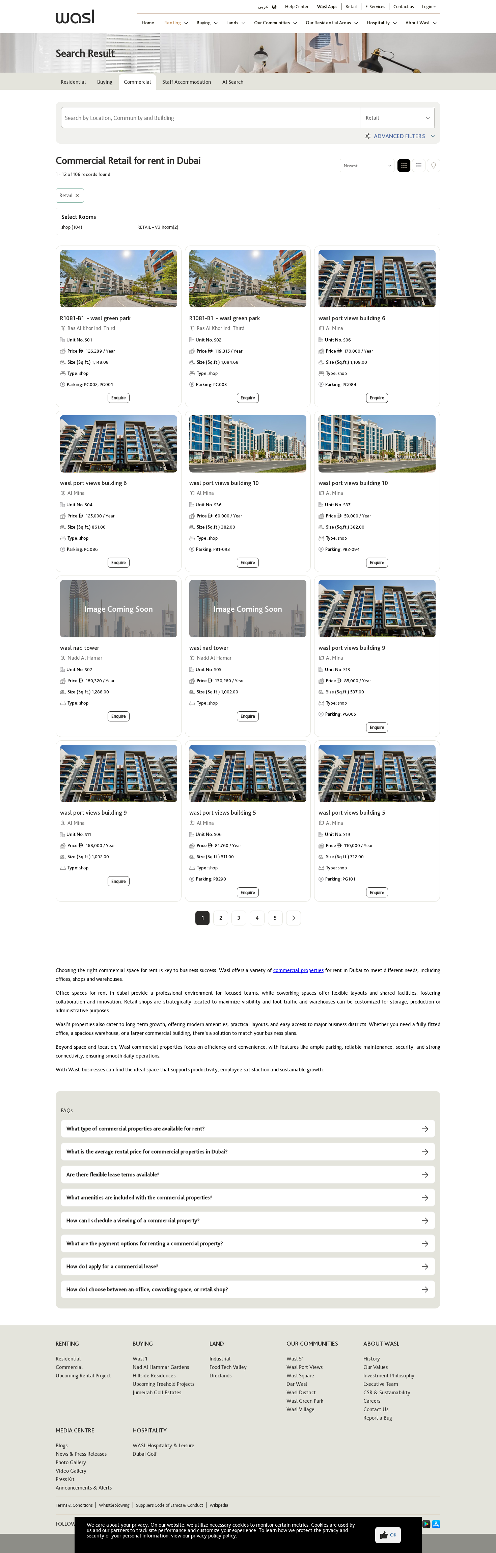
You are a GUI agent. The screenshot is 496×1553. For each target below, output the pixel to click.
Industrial (220, 1358)
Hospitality (378, 22)
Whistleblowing (114, 1505)
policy (229, 1535)
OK (393, 1535)
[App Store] (436, 1524)
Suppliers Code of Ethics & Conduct (169, 1505)
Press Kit (65, 1479)
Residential (73, 82)
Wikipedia (219, 1505)
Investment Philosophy (388, 1375)
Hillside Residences (154, 1375)
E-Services (375, 6)
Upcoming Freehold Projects (163, 1384)
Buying (204, 22)
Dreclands (220, 1375)
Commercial (137, 82)
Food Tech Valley (228, 1367)
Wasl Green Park (304, 1401)
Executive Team (380, 1384)
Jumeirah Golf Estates (157, 1392)
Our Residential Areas (328, 22)
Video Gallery (71, 1471)
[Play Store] (426, 1524)
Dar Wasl (296, 1384)
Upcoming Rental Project (83, 1375)
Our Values (375, 1367)
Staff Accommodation (186, 82)
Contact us (403, 6)
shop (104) (71, 227)
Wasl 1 (140, 1358)
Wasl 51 (295, 1358)
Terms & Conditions (74, 1505)
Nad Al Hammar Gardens (161, 1367)
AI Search (232, 82)
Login (427, 6)
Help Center (297, 6)
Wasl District (301, 1392)
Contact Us (375, 1409)
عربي (263, 6)
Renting (172, 22)
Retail (351, 6)
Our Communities (272, 22)
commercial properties (298, 970)
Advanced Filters (399, 135)
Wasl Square (300, 1375)
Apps (327, 6)
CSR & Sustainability (386, 1392)
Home (148, 22)
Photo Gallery (71, 1462)
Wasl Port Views (304, 1367)
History (371, 1358)
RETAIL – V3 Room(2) (157, 227)
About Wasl (418, 22)
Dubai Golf (145, 1454)
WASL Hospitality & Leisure (163, 1445)
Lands (232, 22)
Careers (371, 1401)
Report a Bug (377, 1418)
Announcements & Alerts (84, 1487)
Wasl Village (300, 1409)
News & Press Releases (81, 1454)
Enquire (118, 397)
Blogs (61, 1445)
